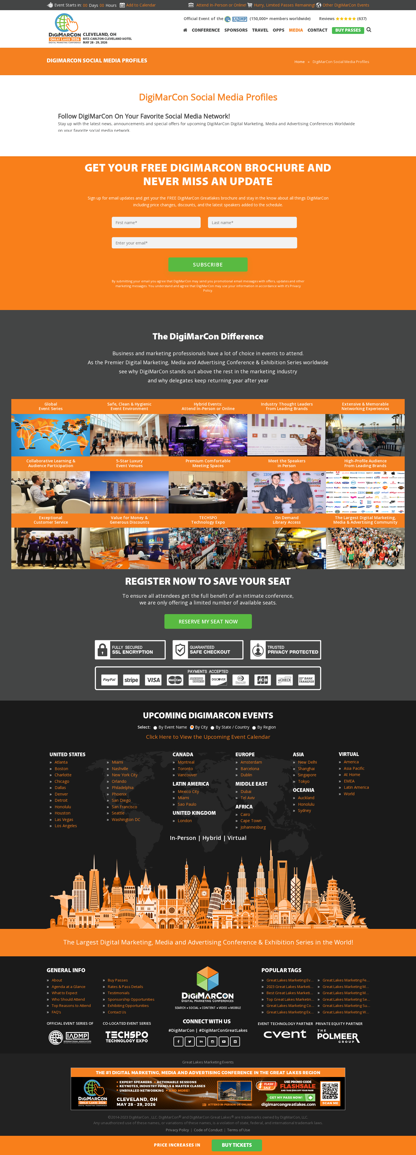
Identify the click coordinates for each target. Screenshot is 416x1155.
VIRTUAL (349, 754)
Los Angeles (66, 825)
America (351, 761)
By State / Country (232, 727)
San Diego (121, 800)
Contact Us (117, 1012)
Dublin (246, 774)
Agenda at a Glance (68, 986)
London (185, 820)
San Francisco (124, 806)
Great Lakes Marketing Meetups (347, 992)
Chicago (62, 781)
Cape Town (251, 820)
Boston (61, 768)
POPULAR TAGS (281, 971)
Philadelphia (123, 787)
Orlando (119, 781)
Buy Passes (118, 980)
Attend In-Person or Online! (221, 5)
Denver (61, 794)
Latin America (356, 787)
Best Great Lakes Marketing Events (291, 992)
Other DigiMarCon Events (346, 5)
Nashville (120, 768)
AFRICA (244, 807)
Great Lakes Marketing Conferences (291, 1005)
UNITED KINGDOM (194, 813)
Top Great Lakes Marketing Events (291, 999)
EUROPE (245, 755)
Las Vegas (64, 819)
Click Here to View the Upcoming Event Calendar (208, 736)
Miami (117, 762)
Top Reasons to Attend (71, 1005)
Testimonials (119, 992)
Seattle (118, 813)
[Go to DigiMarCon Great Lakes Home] (65, 44)
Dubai (246, 791)
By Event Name (172, 727)
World (349, 793)
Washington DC (126, 819)
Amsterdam (251, 762)
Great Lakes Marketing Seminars (347, 999)
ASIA (298, 755)
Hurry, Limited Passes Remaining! (284, 5)
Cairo (245, 814)
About (57, 980)
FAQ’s (56, 1012)
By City (201, 727)
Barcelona (250, 768)
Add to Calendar (141, 5)
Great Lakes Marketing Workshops (347, 1012)
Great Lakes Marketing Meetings (347, 986)
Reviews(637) (342, 18)
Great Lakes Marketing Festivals (347, 980)
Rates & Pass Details (125, 986)
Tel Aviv (248, 797)
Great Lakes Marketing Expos (291, 1012)
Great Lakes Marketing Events (291, 980)
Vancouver (187, 774)
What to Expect (64, 992)
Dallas (60, 787)
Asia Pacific (354, 768)
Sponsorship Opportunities (131, 999)
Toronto (185, 768)
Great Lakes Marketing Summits (347, 1005)
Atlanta (61, 762)
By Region (266, 727)
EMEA (349, 781)
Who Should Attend (68, 999)
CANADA (183, 755)
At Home (352, 774)
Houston (62, 813)
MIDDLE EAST (251, 784)
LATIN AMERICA (191, 784)
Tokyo (304, 781)
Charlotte (63, 774)
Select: (144, 727)
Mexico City (188, 791)
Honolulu (63, 806)
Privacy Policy (177, 1129)
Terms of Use (238, 1129)
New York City (125, 774)
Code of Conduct (208, 1129)
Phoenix (119, 794)
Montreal (186, 762)
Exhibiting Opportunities (128, 1005)
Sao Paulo (187, 804)
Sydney (304, 810)
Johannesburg (253, 827)
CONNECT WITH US (207, 1022)
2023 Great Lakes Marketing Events (291, 986)
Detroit (61, 800)
